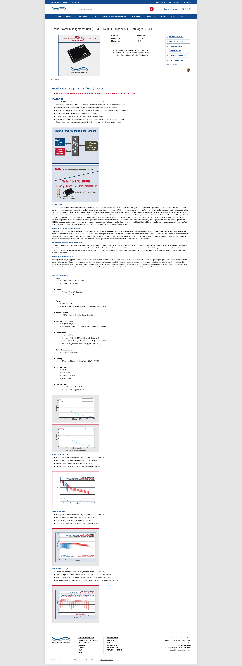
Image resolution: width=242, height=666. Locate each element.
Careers (163, 16)
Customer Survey (160, 2)
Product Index (112, 638)
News (173, 16)
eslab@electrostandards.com (180, 650)
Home (59, 16)
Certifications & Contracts (114, 16)
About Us (151, 16)
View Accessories (175, 46)
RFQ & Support (136, 16)
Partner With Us (177, 2)
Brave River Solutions (107, 660)
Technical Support (176, 60)
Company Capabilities (88, 16)
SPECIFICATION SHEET (176, 37)
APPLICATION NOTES (176, 41)
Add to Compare (172, 65)
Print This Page (175, 51)
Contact (169, 2)
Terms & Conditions (114, 650)
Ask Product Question (177, 55)
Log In (166, 9)
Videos (182, 16)
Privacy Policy (187, 2)
